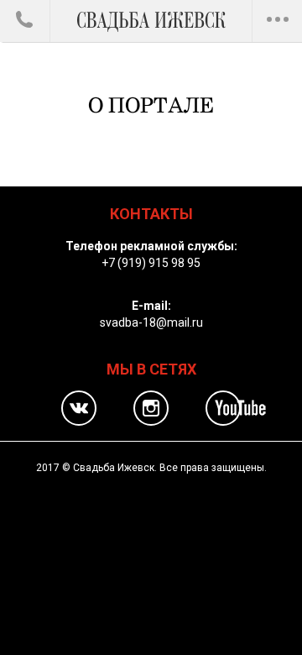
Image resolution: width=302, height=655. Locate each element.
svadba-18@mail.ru (151, 322)
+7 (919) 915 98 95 (151, 263)
